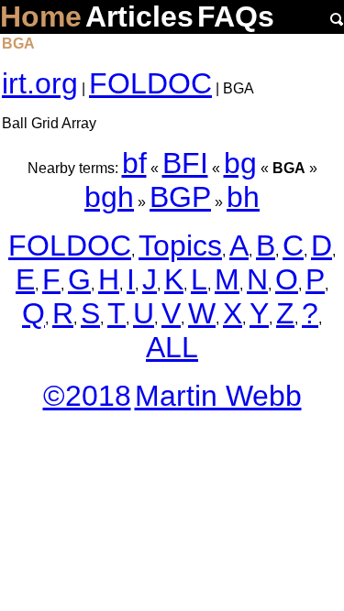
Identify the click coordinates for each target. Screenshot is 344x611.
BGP (180, 196)
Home (41, 16)
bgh (109, 196)
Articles (139, 16)
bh (243, 196)
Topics (180, 245)
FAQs (235, 16)
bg (240, 163)
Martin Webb (218, 395)
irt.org (40, 83)
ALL (172, 347)
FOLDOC (150, 83)
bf (134, 163)
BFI (185, 163)
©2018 (87, 395)
